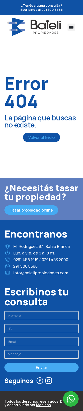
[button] (71, 27)
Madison (43, 404)
